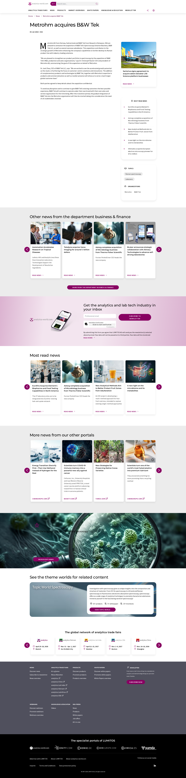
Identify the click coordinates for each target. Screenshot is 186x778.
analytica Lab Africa (58, 692)
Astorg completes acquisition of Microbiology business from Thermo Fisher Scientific (140, 120)
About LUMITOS (57, 759)
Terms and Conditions (47, 766)
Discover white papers (102, 671)
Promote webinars (36, 711)
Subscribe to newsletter (135, 317)
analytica (54, 678)
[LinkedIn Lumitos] (154, 766)
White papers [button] (93, 10)
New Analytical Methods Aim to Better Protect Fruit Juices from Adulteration (140, 131)
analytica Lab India (58, 685)
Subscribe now (135, 682)
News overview (35, 678)
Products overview (79, 678)
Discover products (79, 671)
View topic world (102, 610)
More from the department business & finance (93, 287)
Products (76, 711)
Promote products (79, 675)
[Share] (147, 10)
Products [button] (61, 10)
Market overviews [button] (77, 10)
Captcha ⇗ (110, 327)
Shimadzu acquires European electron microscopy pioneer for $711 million (140, 151)
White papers (78, 715)
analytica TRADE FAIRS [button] (37, 10)
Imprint (33, 766)
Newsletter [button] (130, 10)
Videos (53, 708)
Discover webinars (36, 708)
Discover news (35, 671)
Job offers (76, 718)
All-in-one (76, 722)
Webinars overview (36, 715)
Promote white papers (102, 675)
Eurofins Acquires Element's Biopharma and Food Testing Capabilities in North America (139, 109)
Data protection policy (67, 766)
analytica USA (56, 696)
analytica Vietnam (58, 689)
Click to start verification (102, 325)
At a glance (55, 671)
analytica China (57, 682)
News (75, 708)
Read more (88, 338)
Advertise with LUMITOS (38, 759)
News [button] (52, 10)
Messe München (57, 675)
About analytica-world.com (76, 759)
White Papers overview (102, 678)
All (52, 4)
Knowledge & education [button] (112, 10)
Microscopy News (46, 559)
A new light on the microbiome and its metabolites (139, 141)
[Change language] (153, 10)
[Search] (96, 4)
